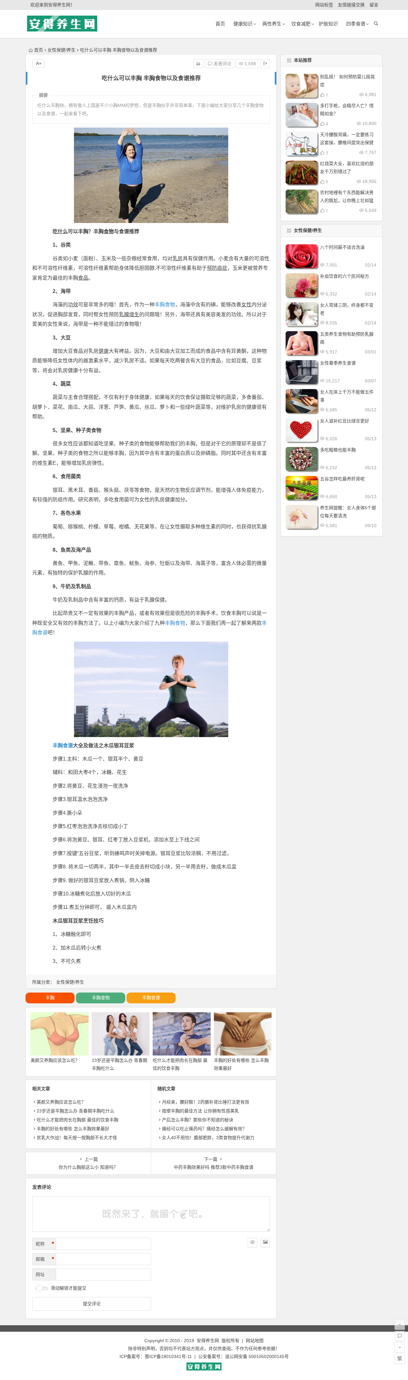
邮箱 (45, 1259)
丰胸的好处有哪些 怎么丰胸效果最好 (73, 1128)
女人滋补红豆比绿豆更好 (344, 420)
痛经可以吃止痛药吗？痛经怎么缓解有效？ (204, 1128)
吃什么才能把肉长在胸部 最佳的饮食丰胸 (77, 1119)
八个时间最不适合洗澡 (342, 247)
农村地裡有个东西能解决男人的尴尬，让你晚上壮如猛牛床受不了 (347, 200)
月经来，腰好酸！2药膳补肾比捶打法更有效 (205, 1102)
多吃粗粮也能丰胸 (338, 449)
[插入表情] (252, 1242)
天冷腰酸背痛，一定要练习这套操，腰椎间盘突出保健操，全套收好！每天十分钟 (347, 142)
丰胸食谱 (63, 745)
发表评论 (221, 63)
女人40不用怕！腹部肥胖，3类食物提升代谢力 (208, 1137)
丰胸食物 (165, 304)
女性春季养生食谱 (338, 363)
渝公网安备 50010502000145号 (257, 1356)
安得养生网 (208, 1340)
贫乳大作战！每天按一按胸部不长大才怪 (77, 1137)
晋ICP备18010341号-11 (168, 1356)
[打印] (198, 63)
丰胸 (50, 997)
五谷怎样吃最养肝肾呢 (342, 478)
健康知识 (242, 23)
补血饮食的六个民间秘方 (344, 276)
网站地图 (255, 1340)
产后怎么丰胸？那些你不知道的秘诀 (197, 1119)
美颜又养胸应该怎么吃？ (55, 1060)
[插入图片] (265, 1242)
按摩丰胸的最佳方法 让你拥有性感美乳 (200, 1110)
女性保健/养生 (61, 49)
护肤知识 (328, 23)
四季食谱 (355, 23)
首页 (38, 49)
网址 (40, 1274)
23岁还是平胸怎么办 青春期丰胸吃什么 (75, 1110)
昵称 (45, 1243)
